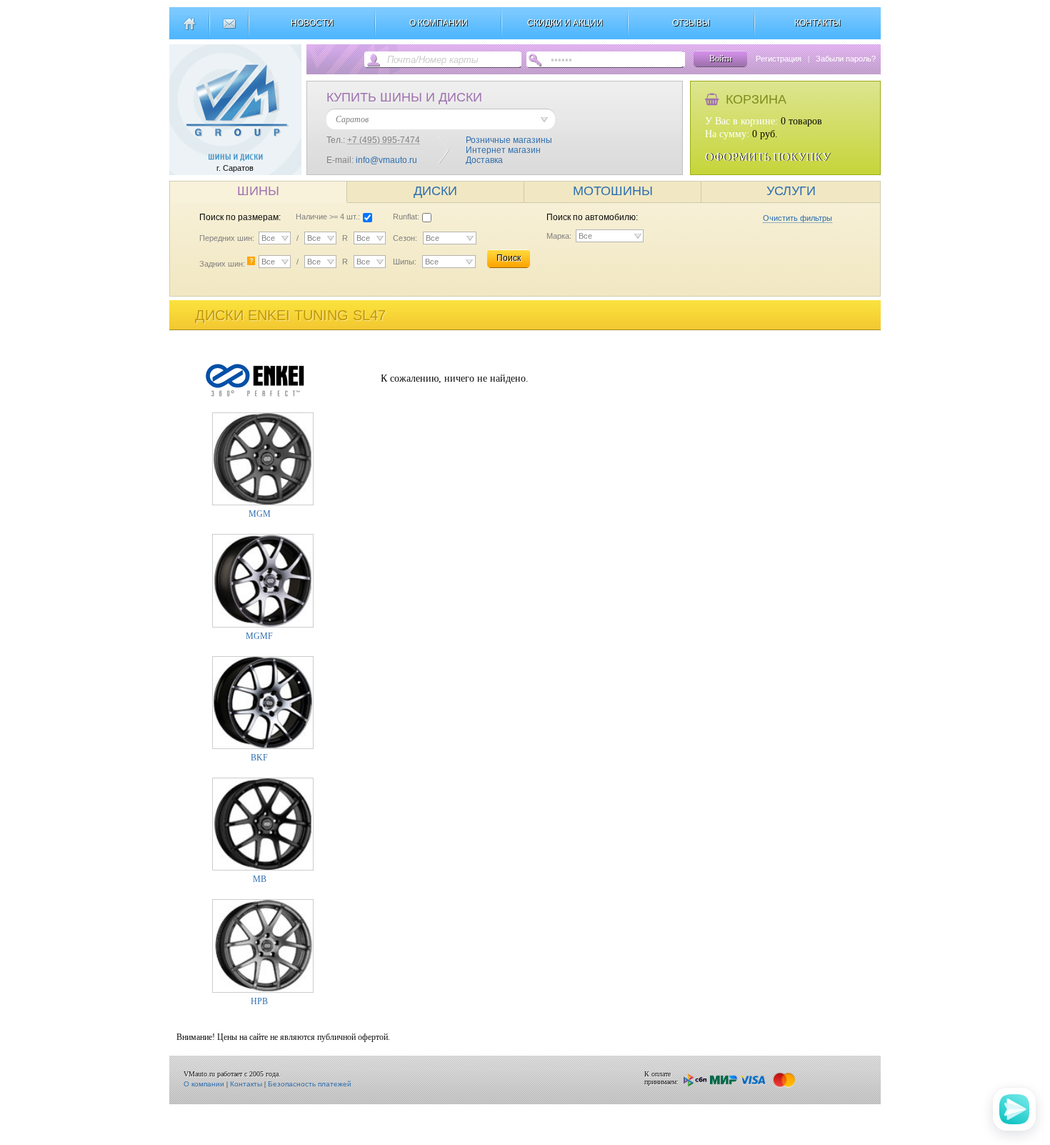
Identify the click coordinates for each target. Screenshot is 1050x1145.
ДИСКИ (435, 191)
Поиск (508, 258)
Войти (720, 59)
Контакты (246, 1084)
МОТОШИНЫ (613, 191)
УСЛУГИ (791, 191)
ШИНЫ (258, 191)
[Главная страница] (189, 29)
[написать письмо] (229, 29)
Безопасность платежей (309, 1084)
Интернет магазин (503, 150)
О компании (204, 1084)
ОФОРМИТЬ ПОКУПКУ (767, 157)
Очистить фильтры (797, 218)
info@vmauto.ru (386, 160)
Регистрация (778, 58)
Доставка (484, 160)
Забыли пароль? (846, 58)
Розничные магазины (509, 140)
